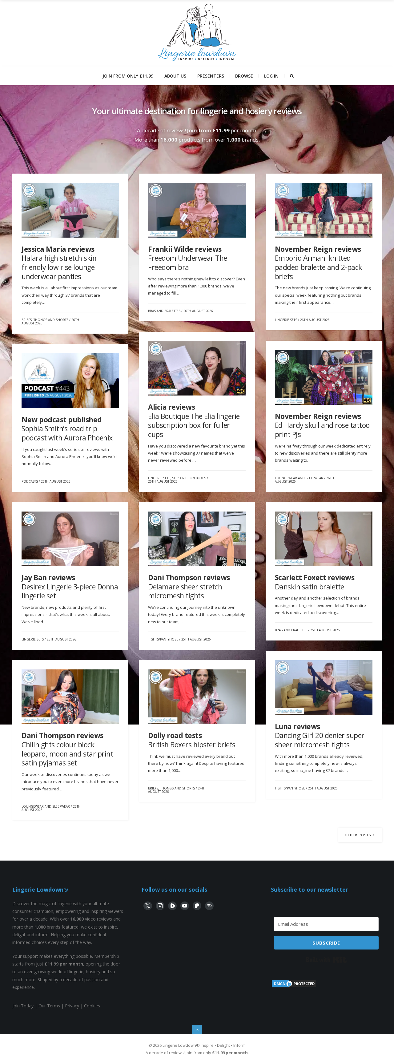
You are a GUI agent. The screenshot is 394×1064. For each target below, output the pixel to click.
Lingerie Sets (286, 320)
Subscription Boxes (189, 478)
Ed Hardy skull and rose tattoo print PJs (322, 425)
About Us (175, 76)
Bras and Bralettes (164, 311)
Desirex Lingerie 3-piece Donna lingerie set (70, 586)
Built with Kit (326, 959)
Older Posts (358, 835)
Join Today (23, 1006)
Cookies (92, 1006)
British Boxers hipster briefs (191, 739)
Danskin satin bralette (315, 582)
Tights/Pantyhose (163, 639)
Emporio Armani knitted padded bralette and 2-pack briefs (318, 262)
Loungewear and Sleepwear (299, 478)
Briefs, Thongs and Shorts (45, 320)
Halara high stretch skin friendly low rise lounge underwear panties (59, 262)
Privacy (72, 1006)
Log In (271, 76)
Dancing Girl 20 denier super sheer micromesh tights (319, 735)
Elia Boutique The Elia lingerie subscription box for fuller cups (194, 420)
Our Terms (49, 1006)
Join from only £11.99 (128, 76)
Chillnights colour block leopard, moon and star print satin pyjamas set (67, 749)
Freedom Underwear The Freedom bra (187, 258)
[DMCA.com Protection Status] (294, 987)
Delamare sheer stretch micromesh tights (189, 586)
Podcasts (30, 481)
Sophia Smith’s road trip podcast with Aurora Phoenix (67, 429)
